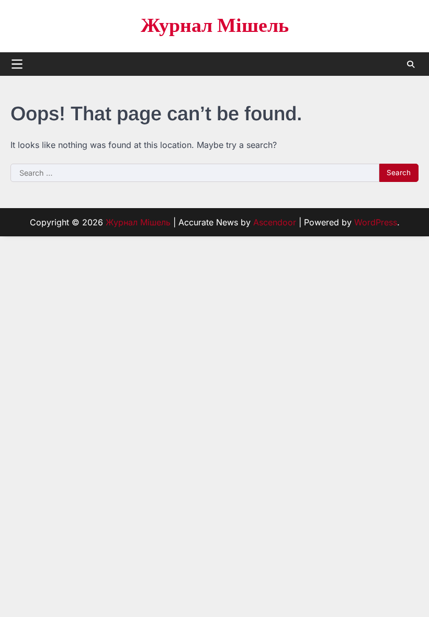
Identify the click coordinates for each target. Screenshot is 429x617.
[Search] (411, 64)
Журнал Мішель (215, 25)
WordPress (375, 222)
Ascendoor (274, 222)
